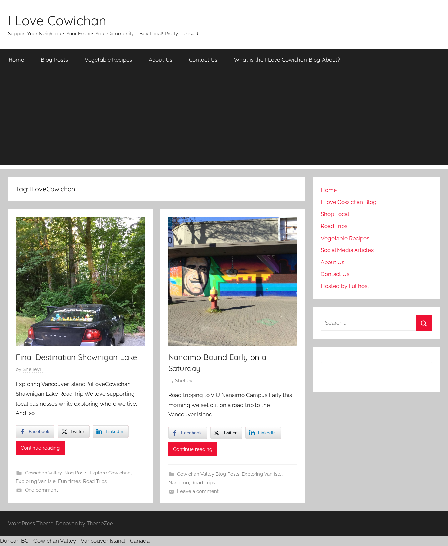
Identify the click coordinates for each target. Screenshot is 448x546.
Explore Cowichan (110, 473)
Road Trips (95, 481)
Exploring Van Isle (36, 481)
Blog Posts (54, 59)
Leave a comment (198, 491)
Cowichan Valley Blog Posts (56, 473)
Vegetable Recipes (108, 59)
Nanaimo (178, 483)
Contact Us (203, 59)
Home (16, 59)
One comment (41, 490)
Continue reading (40, 448)
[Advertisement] (224, 119)
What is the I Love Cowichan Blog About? (287, 59)
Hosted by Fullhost (345, 286)
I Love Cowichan (57, 20)
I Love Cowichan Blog (349, 202)
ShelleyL (33, 369)
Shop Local (335, 214)
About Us (160, 59)
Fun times (69, 481)
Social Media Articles (347, 250)
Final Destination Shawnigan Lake (76, 357)
